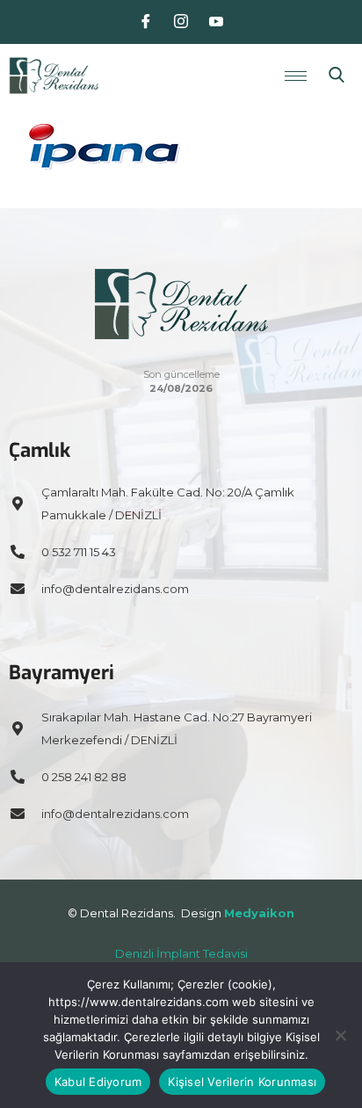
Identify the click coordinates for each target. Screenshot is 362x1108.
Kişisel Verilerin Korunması (242, 1082)
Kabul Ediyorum (98, 1082)
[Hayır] (340, 1035)
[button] (336, 75)
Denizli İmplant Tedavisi (181, 953)
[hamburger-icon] (295, 76)
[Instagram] (181, 22)
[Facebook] (146, 22)
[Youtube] (216, 22)
